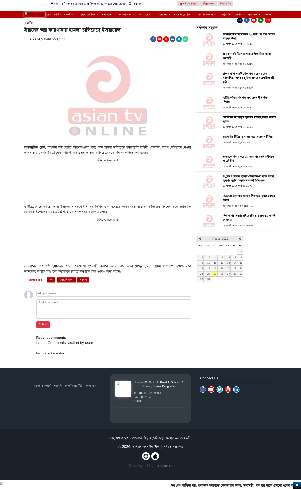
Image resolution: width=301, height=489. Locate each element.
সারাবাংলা (107, 15)
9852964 (145, 397)
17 (208, 268)
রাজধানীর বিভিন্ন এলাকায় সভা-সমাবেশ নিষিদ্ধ (248, 137)
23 (201, 273)
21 (234, 268)
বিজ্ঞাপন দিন (225, 4)
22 (241, 268)
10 (208, 262)
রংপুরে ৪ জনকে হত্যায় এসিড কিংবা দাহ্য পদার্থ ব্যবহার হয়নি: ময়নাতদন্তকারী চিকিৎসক (248, 178)
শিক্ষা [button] (140, 15)
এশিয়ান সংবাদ (205, 15)
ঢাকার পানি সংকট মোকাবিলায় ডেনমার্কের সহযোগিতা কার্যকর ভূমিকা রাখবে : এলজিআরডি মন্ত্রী (249, 78)
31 (208, 279)
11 (215, 262)
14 (234, 262)
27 (228, 273)
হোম (49, 15)
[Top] (294, 465)
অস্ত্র (51, 279)
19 (222, 268)
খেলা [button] (149, 15)
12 (222, 262)
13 (228, 262)
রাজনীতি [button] (69, 15)
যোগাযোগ (91, 386)
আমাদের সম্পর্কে (42, 386)
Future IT (163, 465)
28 (234, 273)
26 (222, 273)
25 (215, 273)
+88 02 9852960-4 (150, 393)
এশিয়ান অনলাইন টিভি (145, 447)
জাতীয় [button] (57, 15)
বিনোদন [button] (163, 15)
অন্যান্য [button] (267, 15)
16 (201, 268)
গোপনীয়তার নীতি (74, 386)
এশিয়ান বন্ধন (208, 4)
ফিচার (238, 15)
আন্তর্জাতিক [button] (125, 15)
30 (201, 279)
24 (208, 273)
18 (215, 268)
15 (241, 262)
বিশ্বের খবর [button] (226, 15)
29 (241, 273)
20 (228, 268)
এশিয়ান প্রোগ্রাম (182, 15)
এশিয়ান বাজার (189, 4)
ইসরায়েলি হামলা (66, 279)
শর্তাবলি (58, 386)
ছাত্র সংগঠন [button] (254, 15)
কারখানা (83, 279)
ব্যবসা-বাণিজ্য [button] (88, 15)
